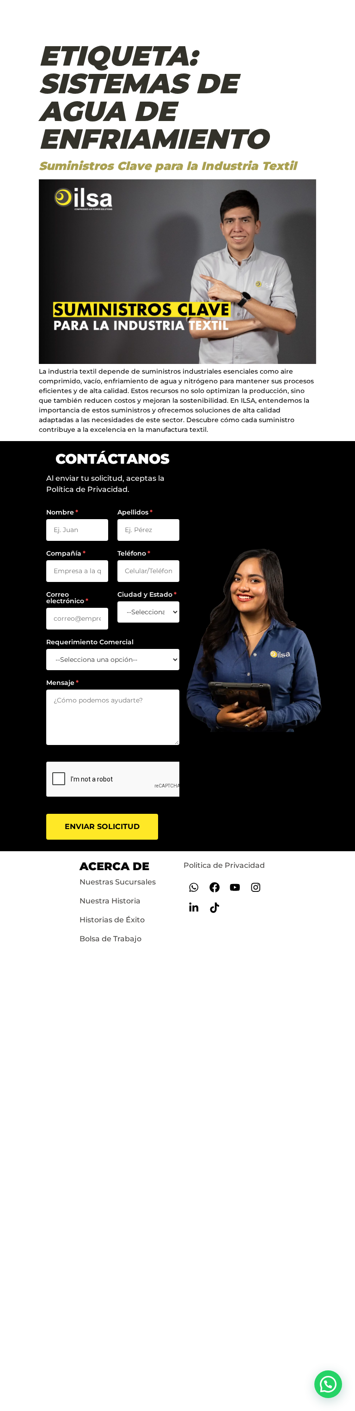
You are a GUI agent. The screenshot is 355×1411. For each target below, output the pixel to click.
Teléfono (131, 553)
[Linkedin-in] (194, 907)
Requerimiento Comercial (90, 642)
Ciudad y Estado (144, 594)
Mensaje (60, 682)
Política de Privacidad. (87, 489)
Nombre (60, 512)
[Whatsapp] (194, 887)
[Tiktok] (214, 907)
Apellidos (132, 512)
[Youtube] (235, 887)
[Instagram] (255, 887)
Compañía (63, 553)
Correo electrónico (65, 597)
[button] (328, 1384)
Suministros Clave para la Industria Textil (167, 166)
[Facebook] (214, 887)
